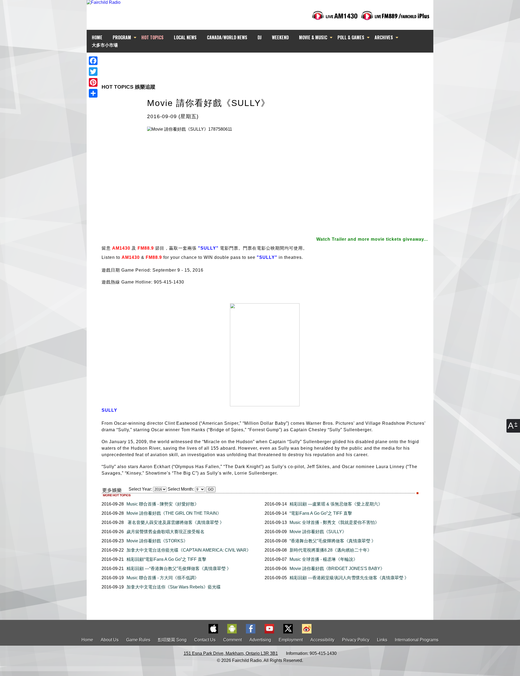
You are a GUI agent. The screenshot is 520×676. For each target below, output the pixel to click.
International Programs (416, 640)
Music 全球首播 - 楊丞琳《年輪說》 (324, 559)
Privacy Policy (355, 640)
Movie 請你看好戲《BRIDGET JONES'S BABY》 (337, 568)
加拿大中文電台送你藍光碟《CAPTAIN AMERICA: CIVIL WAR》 (188, 550)
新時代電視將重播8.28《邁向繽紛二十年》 (331, 550)
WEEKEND (280, 37)
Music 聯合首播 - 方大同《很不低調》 (162, 577)
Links (382, 640)
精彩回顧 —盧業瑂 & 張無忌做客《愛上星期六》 (336, 504)
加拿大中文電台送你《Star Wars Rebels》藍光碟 (173, 587)
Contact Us (205, 640)
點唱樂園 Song (173, 640)
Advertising (260, 640)
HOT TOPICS (152, 37)
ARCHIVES (384, 37)
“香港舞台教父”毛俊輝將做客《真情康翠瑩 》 (333, 541)
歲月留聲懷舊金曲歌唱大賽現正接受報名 (165, 531)
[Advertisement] (264, 62)
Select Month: (181, 489)
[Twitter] (93, 71)
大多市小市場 (105, 44)
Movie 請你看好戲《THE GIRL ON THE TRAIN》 (173, 513)
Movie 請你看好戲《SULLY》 (318, 531)
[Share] (93, 93)
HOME (97, 37)
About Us (110, 640)
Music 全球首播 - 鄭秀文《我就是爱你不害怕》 (334, 522)
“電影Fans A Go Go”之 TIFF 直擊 (321, 513)
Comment (232, 640)
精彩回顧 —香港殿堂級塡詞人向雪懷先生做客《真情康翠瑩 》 (349, 577)
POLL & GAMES (350, 37)
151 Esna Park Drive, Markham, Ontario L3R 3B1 (231, 653)
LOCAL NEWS (185, 37)
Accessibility (322, 640)
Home (87, 640)
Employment (291, 640)
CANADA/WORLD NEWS (227, 37)
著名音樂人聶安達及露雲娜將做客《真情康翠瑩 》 (175, 522)
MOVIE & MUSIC (313, 37)
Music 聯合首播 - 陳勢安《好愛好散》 (162, 504)
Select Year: (140, 489)
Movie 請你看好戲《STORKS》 (157, 541)
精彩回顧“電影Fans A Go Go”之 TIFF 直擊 (166, 559)
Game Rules (138, 640)
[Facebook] (93, 60)
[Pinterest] (93, 82)
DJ (260, 37)
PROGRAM (122, 37)
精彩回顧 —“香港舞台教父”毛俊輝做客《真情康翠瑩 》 (178, 568)
